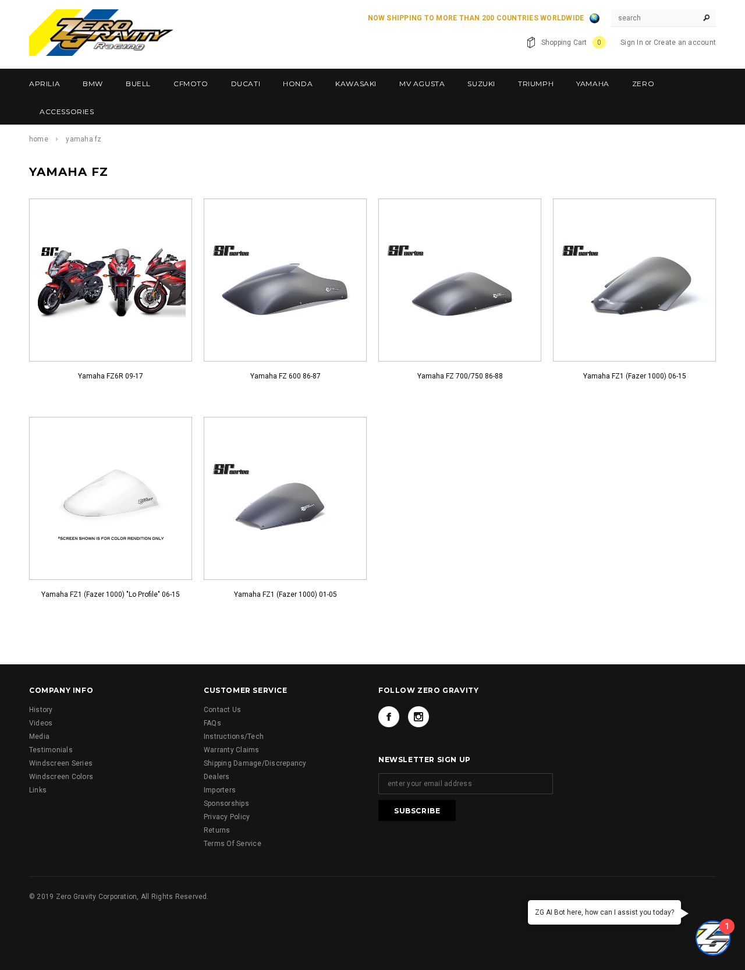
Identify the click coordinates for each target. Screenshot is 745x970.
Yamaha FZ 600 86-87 (285, 376)
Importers (220, 790)
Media (39, 736)
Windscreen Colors (61, 777)
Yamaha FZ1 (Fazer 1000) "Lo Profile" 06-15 (110, 594)
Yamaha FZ (83, 139)
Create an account (685, 42)
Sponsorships (226, 803)
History (41, 710)
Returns (217, 830)
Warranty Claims (232, 750)
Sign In (631, 42)
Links (38, 790)
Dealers (217, 777)
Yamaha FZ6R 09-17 (110, 376)
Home (38, 139)
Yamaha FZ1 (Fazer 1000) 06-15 (634, 376)
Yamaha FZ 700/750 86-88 (460, 376)
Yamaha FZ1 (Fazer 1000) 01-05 (285, 594)
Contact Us (222, 710)
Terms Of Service (232, 844)
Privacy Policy (227, 817)
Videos (40, 723)
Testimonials (51, 750)
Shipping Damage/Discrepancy (255, 763)
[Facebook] (388, 716)
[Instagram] (418, 716)
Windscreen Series (61, 763)
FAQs (212, 723)
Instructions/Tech (234, 736)
